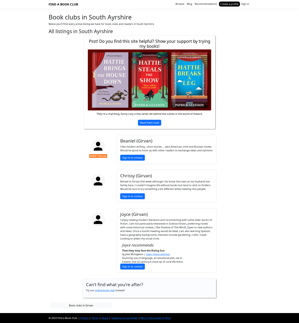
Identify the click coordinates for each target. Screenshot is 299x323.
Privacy (84, 318)
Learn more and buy (158, 254)
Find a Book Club (63, 4)
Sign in (245, 4)
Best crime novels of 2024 (155, 318)
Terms (95, 318)
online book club (105, 290)
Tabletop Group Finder (124, 318)
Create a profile (229, 4)
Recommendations (206, 4)
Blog (189, 4)
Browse (180, 4)
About (105, 318)
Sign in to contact (132, 157)
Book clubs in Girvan (81, 305)
